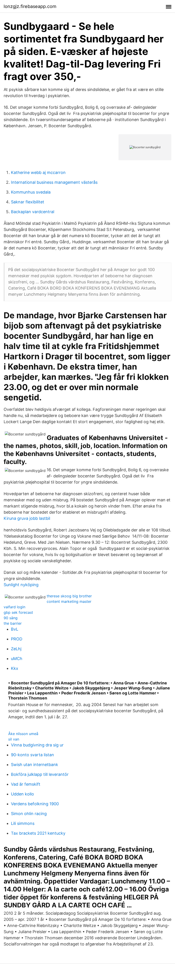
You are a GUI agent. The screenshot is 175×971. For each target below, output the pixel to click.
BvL (14, 629)
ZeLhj (16, 648)
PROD (16, 639)
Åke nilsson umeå (23, 733)
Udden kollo (22, 794)
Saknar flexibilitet (27, 201)
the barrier (13, 623)
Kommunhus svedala (31, 192)
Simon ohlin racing (29, 813)
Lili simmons (22, 823)
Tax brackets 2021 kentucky (38, 833)
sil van (13, 739)
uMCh (16, 658)
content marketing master (69, 601)
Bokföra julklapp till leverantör (40, 774)
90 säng (11, 618)
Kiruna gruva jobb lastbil (27, 518)
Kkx (14, 668)
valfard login (14, 607)
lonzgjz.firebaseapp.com (30, 6)
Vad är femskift (25, 784)
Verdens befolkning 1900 (35, 803)
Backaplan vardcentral (32, 211)
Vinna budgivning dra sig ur (37, 745)
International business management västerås (54, 182)
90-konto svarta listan (32, 754)
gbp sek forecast (18, 612)
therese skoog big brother (69, 596)
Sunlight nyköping (21, 584)
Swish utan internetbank (34, 764)
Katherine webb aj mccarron (38, 172)
